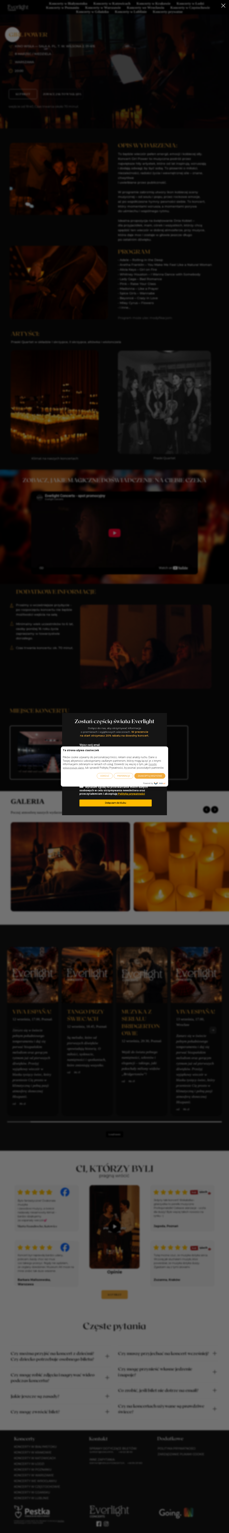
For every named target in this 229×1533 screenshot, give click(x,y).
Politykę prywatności (131, 793)
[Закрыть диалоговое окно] (223, 5)
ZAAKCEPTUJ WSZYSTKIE (150, 775)
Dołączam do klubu (115, 802)
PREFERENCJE (123, 775)
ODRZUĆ (104, 775)
